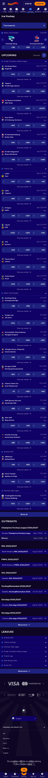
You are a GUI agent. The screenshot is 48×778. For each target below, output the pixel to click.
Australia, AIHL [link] (9, 452)
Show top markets (23, 79)
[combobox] (24, 718)
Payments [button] (6, 738)
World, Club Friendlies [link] (11, 293)
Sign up (40, 4)
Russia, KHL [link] (8, 665)
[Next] (45, 39)
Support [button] (5, 753)
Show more (22, 625)
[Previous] (2, 39)
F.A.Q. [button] (5, 743)
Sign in (28, 4)
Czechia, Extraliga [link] (10, 642)
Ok (24, 770)
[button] (24, 61)
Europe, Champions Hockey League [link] (15, 61)
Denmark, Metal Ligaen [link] (11, 491)
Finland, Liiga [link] (8, 169)
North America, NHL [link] (10, 660)
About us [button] (6, 748)
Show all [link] (36, 55)
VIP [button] (4, 734)
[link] (12, 4)
